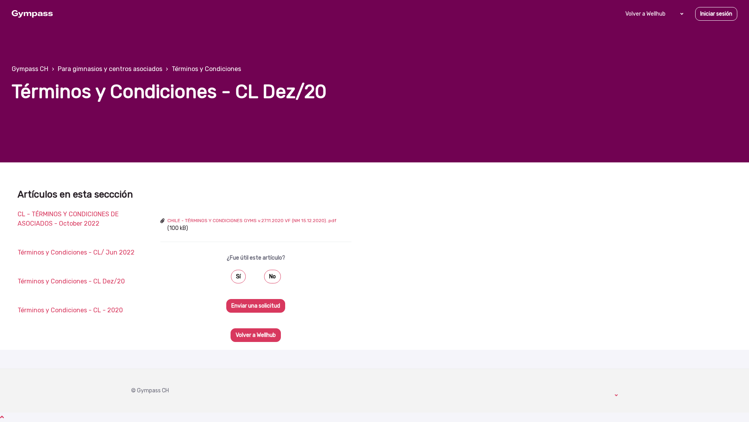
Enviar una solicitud (255, 306)
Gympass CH (30, 69)
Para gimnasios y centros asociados (110, 69)
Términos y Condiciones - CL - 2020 (70, 310)
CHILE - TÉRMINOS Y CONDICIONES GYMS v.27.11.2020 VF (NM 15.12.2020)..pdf (251, 220)
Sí (238, 276)
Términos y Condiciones (206, 69)
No (272, 276)
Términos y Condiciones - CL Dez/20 (71, 281)
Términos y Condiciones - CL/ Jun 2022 (76, 252)
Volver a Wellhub (645, 14)
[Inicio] (32, 14)
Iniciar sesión (716, 14)
